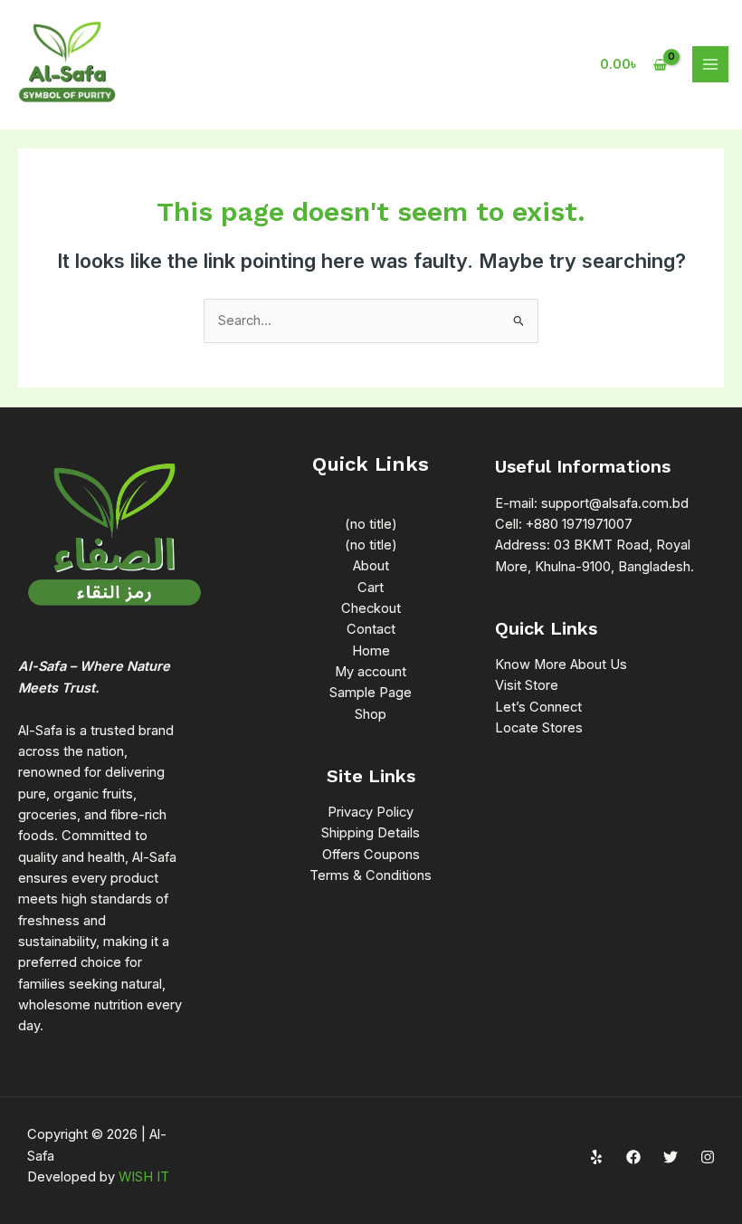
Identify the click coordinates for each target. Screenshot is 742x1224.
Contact (371, 629)
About (371, 566)
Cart (370, 587)
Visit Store (526, 685)
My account (370, 672)
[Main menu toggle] (710, 64)
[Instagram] (707, 1157)
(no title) (371, 524)
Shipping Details (370, 833)
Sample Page (370, 692)
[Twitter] (670, 1157)
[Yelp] (596, 1157)
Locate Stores (539, 728)
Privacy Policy (371, 812)
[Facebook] (633, 1157)
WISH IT (144, 1177)
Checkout (371, 608)
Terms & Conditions (370, 875)
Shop (370, 714)
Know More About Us (561, 664)
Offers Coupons (371, 854)
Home (371, 651)
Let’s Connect (538, 707)
